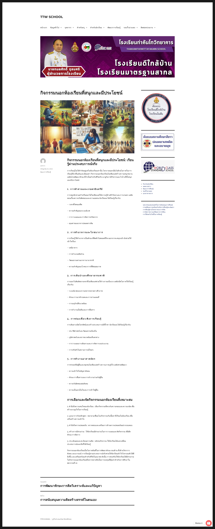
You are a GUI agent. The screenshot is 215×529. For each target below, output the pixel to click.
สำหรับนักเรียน (96, 27)
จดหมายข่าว (147, 186)
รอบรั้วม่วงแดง (129, 27)
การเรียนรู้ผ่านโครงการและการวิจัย (154, 210)
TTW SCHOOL (51, 17)
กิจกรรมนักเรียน (148, 184)
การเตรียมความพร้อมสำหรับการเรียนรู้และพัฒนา (158, 207)
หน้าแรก (43, 27)
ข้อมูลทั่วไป (54, 27)
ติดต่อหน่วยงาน (147, 27)
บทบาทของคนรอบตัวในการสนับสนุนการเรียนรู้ (158, 205)
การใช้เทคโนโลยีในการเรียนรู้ (152, 214)
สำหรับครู (81, 27)
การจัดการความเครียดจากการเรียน (154, 212)
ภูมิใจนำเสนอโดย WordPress (61, 519)
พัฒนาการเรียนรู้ (114, 27)
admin (42, 166)
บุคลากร (68, 27)
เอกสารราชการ (148, 193)
